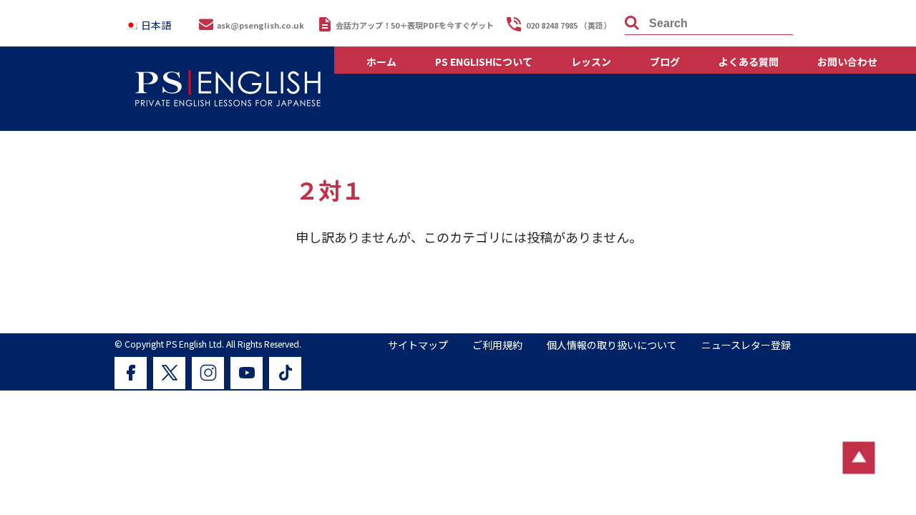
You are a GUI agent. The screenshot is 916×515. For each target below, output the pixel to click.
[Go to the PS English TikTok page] (285, 373)
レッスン (591, 61)
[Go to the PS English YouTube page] (246, 373)
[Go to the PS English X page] (169, 373)
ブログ (665, 61)
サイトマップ (418, 345)
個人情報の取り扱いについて (612, 345)
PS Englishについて (483, 61)
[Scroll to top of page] (859, 458)
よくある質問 (748, 61)
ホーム (381, 61)
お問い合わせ (847, 61)
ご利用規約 (497, 345)
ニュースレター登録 (746, 345)
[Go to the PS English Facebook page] (130, 373)
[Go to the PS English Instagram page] (208, 373)
